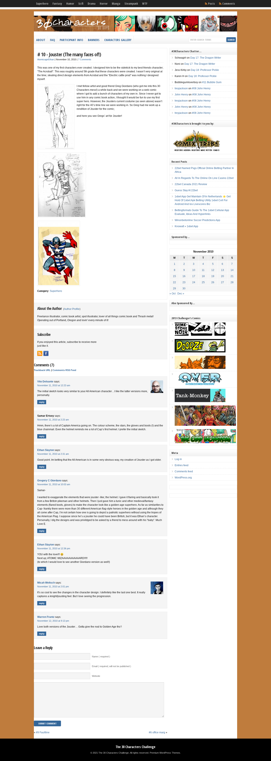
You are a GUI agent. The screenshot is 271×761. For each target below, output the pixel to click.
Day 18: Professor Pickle (205, 70)
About (40, 40)
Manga (116, 3)
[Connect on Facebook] (45, 353)
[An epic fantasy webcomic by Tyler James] (205, 424)
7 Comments (84, 59)
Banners (94, 40)
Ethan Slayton (45, 450)
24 (193, 282)
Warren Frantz (45, 616)
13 (222, 270)
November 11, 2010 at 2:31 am (53, 454)
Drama (91, 3)
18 (203, 276)
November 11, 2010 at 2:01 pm (53, 586)
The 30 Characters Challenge (135, 747)
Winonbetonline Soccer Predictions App (197, 220)
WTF (144, 3)
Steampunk (131, 3)
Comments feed (184, 471)
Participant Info (71, 40)
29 (174, 288)
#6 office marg (157, 732)
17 (193, 276)
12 (212, 270)
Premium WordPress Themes (165, 752)
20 (222, 276)
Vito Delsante (45, 381)
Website (96, 676)
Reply (41, 402)
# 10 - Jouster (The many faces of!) (69, 54)
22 (174, 282)
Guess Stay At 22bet (186, 190)
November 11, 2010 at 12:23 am (53, 385)
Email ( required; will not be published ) (111, 666)
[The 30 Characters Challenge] (135, 30)
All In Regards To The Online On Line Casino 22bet (204, 178)
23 (184, 282)
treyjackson (181, 88)
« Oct (173, 293)
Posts (211, 3)
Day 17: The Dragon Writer (205, 57)
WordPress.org (183, 477)
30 (184, 288)
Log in (178, 459)
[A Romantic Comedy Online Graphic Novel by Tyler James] (200, 384)
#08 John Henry (201, 88)
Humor (70, 3)
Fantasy (57, 3)
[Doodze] (200, 351)
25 (203, 282)
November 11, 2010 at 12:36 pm (53, 548)
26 (212, 282)
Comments (228, 3)
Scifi (80, 3)
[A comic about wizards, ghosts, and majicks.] (200, 368)
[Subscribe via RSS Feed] (39, 353)
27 (222, 282)
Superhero (42, 3)
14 (232, 270)
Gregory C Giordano (49, 480)
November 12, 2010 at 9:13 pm (53, 621)
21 (232, 276)
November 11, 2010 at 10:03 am (53, 484)
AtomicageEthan (45, 59)
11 (203, 270)
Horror (104, 3)
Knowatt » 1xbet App (186, 226)
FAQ (52, 40)
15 (174, 276)
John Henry (181, 94)
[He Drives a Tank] (200, 401)
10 (193, 270)
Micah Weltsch (46, 582)
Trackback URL (42, 370)
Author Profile (72, 309)
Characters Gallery (117, 40)
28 (232, 282)
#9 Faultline (43, 732)
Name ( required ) (101, 656)
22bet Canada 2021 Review (191, 184)
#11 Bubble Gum (211, 82)
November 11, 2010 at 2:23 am (53, 419)
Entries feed (181, 465)
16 (184, 276)
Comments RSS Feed (64, 370)
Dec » (180, 293)
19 (212, 276)
